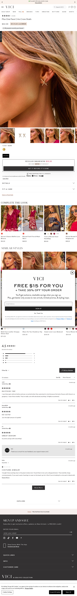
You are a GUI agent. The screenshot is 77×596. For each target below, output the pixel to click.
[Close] (74, 587)
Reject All (68, 592)
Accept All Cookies (55, 592)
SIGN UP (39, 308)
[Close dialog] (72, 273)
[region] (38, 590)
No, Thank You (38, 313)
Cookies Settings (7, 592)
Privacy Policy (29, 588)
